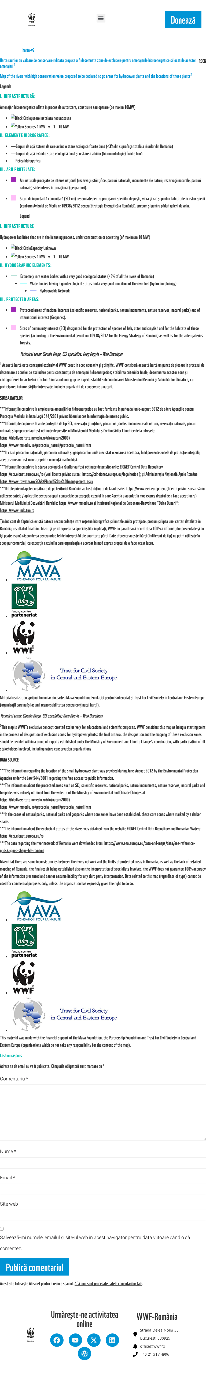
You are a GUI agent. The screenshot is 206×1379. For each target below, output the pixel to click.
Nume (8, 1151)
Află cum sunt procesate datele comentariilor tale (108, 1283)
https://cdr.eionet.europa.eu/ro (21, 835)
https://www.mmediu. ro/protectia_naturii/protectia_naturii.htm (45, 445)
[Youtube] (75, 1340)
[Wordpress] (84, 1353)
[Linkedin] (112, 1340)
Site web (9, 1204)
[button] (101, 18)
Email (7, 1177)
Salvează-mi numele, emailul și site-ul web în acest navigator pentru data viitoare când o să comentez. (95, 1243)
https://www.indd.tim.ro (17, 510)
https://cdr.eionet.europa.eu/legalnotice (110, 474)
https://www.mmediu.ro (76, 503)
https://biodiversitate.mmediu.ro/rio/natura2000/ (35, 437)
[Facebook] (57, 1340)
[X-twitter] (94, 1340)
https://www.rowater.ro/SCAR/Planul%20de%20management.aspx (46, 481)
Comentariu (14, 1079)
